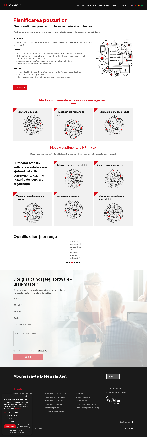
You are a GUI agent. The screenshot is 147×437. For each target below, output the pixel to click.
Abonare (113, 376)
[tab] (67, 262)
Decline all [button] (24, 426)
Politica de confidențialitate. (38, 351)
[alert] (17, 414)
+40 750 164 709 (115, 389)
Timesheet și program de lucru (86, 404)
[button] (17, 431)
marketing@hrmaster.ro (117, 392)
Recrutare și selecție (83, 397)
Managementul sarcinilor (53, 404)
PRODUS (80, 5)
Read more (18, 408)
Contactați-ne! (20, 87)
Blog (114, 5)
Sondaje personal (82, 401)
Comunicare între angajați (23, 393)
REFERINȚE (91, 5)
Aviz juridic (38, 429)
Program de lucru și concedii (55, 411)
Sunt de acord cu (32, 351)
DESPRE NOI (104, 5)
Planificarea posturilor (52, 408)
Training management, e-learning (87, 408)
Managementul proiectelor (54, 401)
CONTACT (123, 5)
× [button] (29, 396)
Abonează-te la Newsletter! (40, 376)
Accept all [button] (10, 426)
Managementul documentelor (55, 397)
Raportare (79, 393)
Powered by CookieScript (17, 433)
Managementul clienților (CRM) (56, 393)
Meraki (131, 429)
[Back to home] (12, 5)
